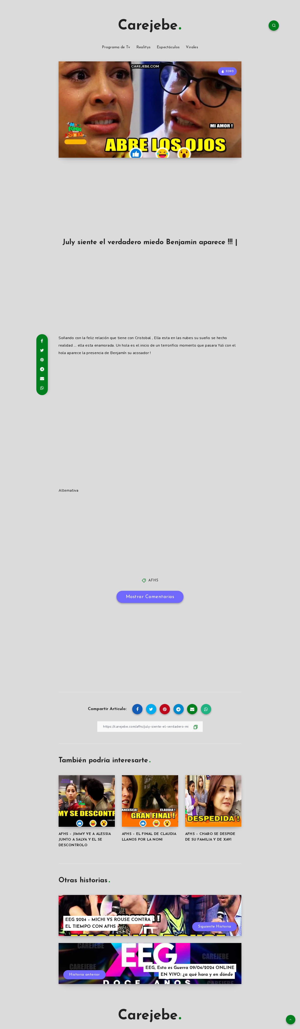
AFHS (153, 580)
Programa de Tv (116, 47)
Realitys (143, 47)
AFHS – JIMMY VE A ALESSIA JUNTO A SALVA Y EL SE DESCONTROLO (85, 839)
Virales (192, 47)
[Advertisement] (150, 203)
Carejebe (148, 26)
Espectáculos (168, 47)
